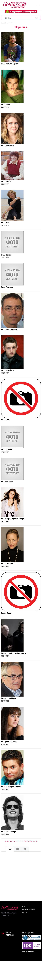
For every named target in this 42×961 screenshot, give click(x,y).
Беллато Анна (7, 482)
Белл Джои (6, 255)
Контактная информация (28, 909)
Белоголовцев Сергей (11, 787)
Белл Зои (5, 223)
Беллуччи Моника (8, 742)
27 (34, 841)
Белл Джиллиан (8, 146)
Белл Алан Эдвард (9, 330)
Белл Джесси (7, 287)
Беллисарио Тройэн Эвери (12, 519)
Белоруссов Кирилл (9, 832)
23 (22, 841)
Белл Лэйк (5, 104)
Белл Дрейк (6, 181)
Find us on (10, 934)
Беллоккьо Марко (9, 698)
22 (19, 841)
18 (8, 841)
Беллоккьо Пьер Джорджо (13, 653)
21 (17, 841)
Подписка (24, 912)
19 (11, 841)
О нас (23, 906)
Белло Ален (6, 613)
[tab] (10, 849)
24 (25, 841)
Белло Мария (7, 564)
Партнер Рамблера (28, 951)
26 (31, 841)
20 (14, 841)
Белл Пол (5, 420)
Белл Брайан (6, 449)
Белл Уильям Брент (9, 64)
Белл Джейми (7, 370)
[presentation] (10, 849)
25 (28, 841)
